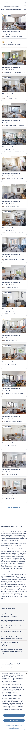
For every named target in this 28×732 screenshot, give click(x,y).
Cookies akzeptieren (14, 715)
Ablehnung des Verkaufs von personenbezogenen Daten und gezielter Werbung (14, 727)
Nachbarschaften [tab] (10, 668)
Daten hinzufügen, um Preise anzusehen (11, 31)
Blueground (3, 521)
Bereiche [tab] (3, 668)
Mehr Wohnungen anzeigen (14, 507)
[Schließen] (26, 673)
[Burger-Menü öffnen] (26, 2)
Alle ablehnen (14, 720)
